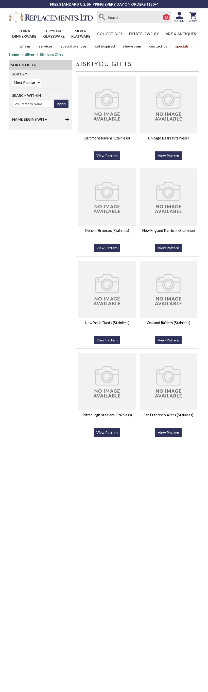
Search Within (26, 95)
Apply (61, 104)
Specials (182, 46)
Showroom (132, 46)
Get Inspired (105, 46)
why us (25, 46)
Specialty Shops (73, 46)
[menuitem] (24, 33)
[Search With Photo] (166, 17)
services (46, 46)
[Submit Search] (102, 17)
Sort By (19, 74)
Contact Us (158, 46)
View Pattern (107, 155)
